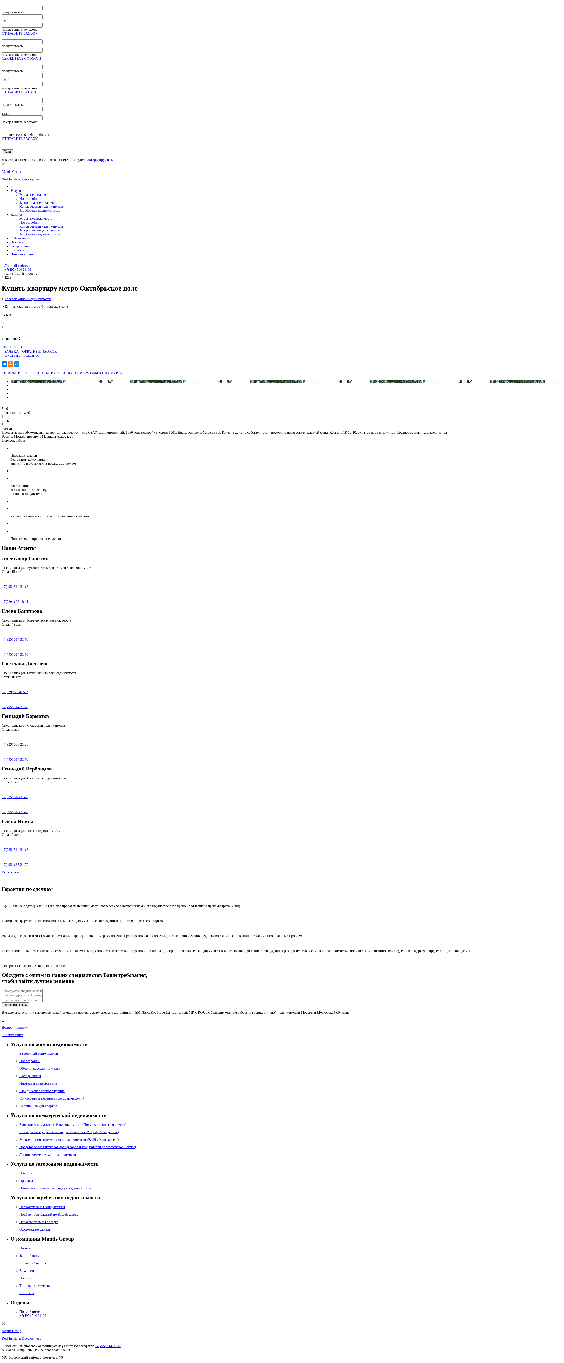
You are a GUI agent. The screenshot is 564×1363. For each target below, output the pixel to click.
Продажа (26, 1181)
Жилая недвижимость (35, 194)
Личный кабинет (23, 254)
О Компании (20, 238)
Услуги (16, 191)
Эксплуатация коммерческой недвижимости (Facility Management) (69, 1139)
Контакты (18, 250)
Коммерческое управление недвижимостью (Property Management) (69, 1132)
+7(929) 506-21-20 (15, 744)
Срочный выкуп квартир (38, 1106)
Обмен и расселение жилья (39, 1068)
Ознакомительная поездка (38, 1222)
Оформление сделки (34, 1229)
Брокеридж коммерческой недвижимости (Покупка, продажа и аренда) (72, 1124)
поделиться (30, 355)
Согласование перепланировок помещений (52, 1098)
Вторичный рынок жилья (38, 1053)
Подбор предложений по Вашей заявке (48, 1214)
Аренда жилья (30, 1076)
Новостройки (29, 198)
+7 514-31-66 (17, 269)
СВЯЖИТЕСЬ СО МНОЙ (21, 58)
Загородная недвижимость (39, 202)
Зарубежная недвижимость (39, 210)
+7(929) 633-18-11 (15, 602)
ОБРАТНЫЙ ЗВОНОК (38, 351)
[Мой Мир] (16, 364)
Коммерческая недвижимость (41, 206)
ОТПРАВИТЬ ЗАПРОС (20, 92)
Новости (25, 1278)
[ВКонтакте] (4, 364)
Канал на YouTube (33, 1263)
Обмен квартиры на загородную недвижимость (55, 1188)
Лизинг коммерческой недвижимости (47, 1154)
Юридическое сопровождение (42, 1091)
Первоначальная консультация (42, 1207)
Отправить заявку (15, 1004)
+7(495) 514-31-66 (15, 587)
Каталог (17, 214)
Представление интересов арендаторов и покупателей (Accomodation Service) (77, 1147)
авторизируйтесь (100, 160)
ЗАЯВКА (10, 351)
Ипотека (17, 242)
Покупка (26, 1173)
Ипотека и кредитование (38, 1083)
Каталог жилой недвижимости (28, 299)
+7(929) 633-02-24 (15, 692)
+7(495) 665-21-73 (15, 865)
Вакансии (26, 1270)
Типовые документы (35, 1285)
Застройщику (21, 246)
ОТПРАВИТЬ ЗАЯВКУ (20, 33)
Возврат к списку (15, 1027)
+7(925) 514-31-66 (15, 639)
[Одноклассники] (10, 364)
